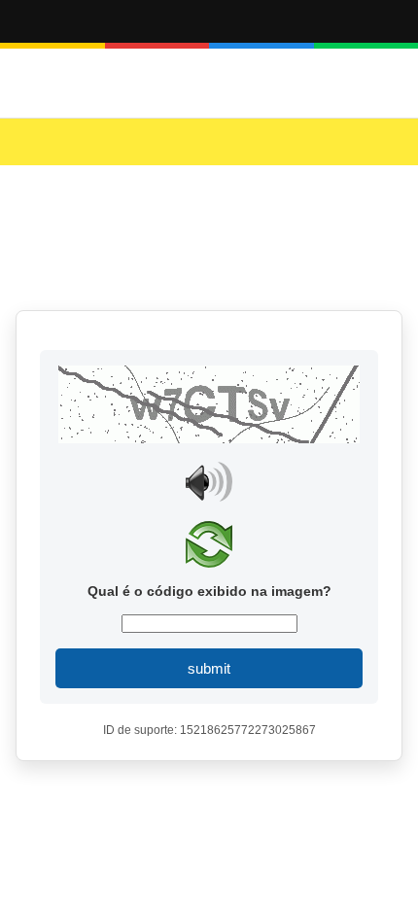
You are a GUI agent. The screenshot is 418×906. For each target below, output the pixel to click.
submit (209, 668)
